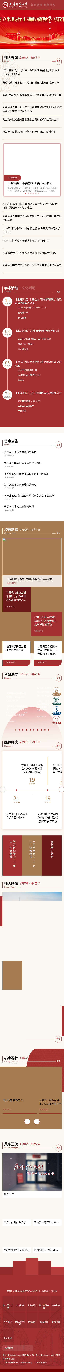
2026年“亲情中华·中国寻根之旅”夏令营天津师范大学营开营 (31, 230)
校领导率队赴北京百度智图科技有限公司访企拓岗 (29, 131)
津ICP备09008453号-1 (11, 1366)
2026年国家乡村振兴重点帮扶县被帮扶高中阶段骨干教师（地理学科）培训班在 (30, 206)
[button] (50, 15)
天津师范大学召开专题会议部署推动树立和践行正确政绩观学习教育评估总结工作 (32, 109)
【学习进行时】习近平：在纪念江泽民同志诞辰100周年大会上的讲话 (31, 72)
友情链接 (9, 1359)
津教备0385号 (28, 1366)
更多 (59, 61)
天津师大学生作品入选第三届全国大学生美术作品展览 (32, 265)
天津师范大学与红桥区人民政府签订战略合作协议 (29, 253)
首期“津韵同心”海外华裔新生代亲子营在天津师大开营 (31, 95)
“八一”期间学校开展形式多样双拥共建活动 (25, 240)
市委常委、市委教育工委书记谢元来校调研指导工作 (30, 82)
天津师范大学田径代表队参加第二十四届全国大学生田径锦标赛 (32, 218)
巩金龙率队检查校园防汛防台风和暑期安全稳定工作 (30, 119)
